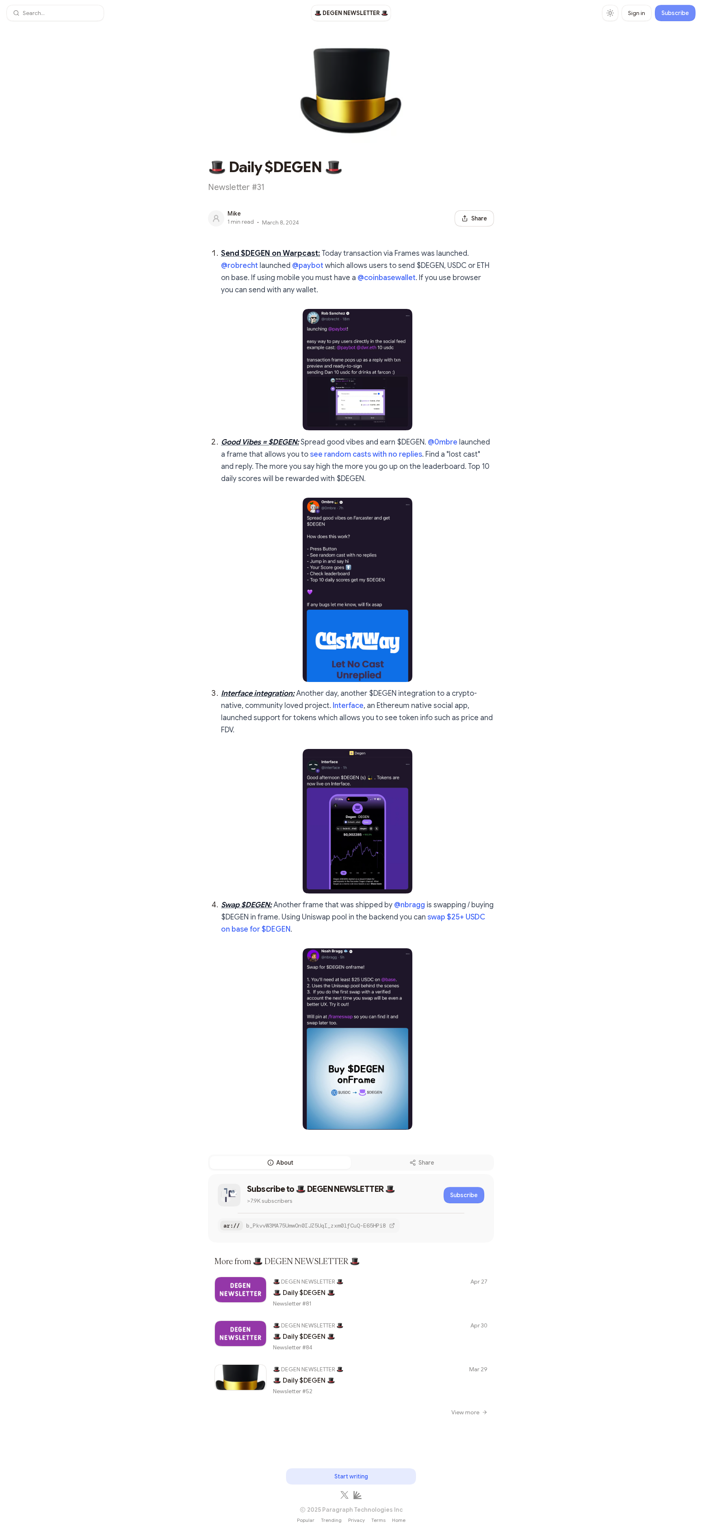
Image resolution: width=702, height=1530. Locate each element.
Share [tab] (426, 1162)
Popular (305, 1520)
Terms (378, 1520)
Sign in (636, 13)
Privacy (356, 1520)
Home (398, 1520)
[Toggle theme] (610, 13)
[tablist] (351, 1163)
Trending (331, 1520)
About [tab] (284, 1162)
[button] (55, 13)
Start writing (351, 1476)
